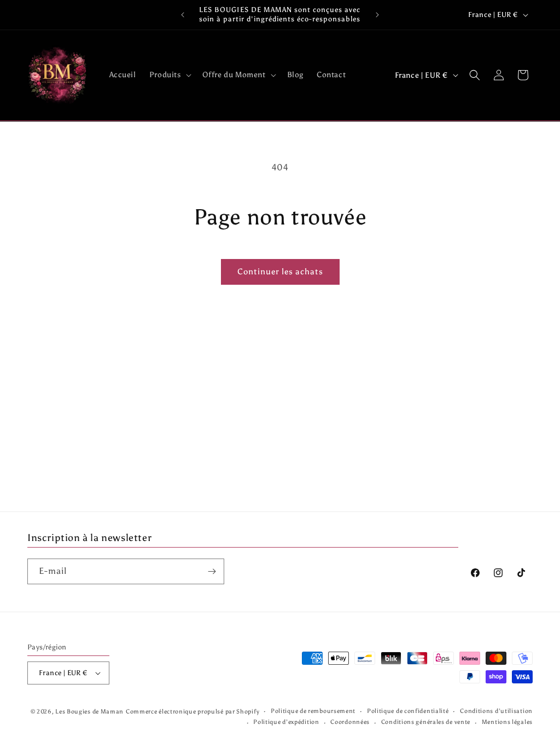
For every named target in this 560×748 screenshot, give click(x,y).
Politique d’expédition (286, 722)
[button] (169, 75)
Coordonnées (350, 722)
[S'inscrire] (212, 571)
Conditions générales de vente (425, 722)
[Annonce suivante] (377, 14)
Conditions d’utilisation (496, 711)
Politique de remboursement (313, 711)
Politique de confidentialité (408, 711)
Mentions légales (507, 722)
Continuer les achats (280, 272)
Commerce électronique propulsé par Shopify (192, 711)
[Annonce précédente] (183, 14)
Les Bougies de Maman (89, 711)
